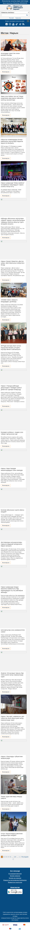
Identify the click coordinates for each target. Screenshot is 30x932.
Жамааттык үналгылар (15, 882)
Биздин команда (15, 876)
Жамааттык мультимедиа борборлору (15, 880)
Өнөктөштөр (15, 887)
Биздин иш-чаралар (15, 878)
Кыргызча (18, 18)
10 (15, 857)
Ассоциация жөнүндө (15, 873)
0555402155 (23, 3)
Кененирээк (5, 72)
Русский (11, 18)
